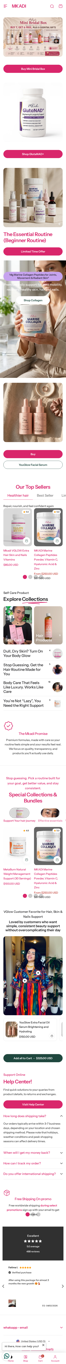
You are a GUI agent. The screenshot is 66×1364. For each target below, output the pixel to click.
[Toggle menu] (5, 6)
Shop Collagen (33, 300)
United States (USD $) (33, 1341)
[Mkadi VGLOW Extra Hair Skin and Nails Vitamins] (17, 527)
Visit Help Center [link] (33, 1104)
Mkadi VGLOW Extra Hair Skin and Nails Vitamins (16, 555)
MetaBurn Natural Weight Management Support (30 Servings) (17, 874)
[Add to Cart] (26, 541)
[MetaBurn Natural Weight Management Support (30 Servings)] (17, 846)
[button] (25, 577)
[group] (30, 1029)
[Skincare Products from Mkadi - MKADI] (17, 625)
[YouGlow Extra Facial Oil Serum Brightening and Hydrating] (11, 1029)
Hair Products (44, 638)
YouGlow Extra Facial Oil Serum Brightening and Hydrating (34, 1027)
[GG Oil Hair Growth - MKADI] (48, 625)
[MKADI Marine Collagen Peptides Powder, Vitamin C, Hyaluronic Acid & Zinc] (48, 527)
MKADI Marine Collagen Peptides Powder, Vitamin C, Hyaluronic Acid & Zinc (46, 559)
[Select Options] (57, 541)
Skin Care (13, 640)
